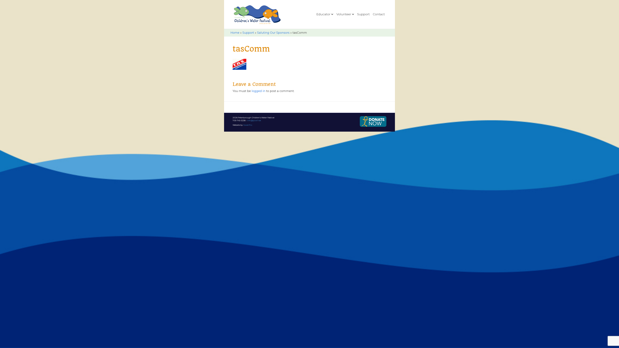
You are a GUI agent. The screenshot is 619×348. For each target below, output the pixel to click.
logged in (258, 91)
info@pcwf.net (254, 120)
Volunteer (343, 14)
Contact (379, 14)
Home (235, 32)
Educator (323, 14)
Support (363, 14)
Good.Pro (247, 125)
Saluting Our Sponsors (273, 32)
